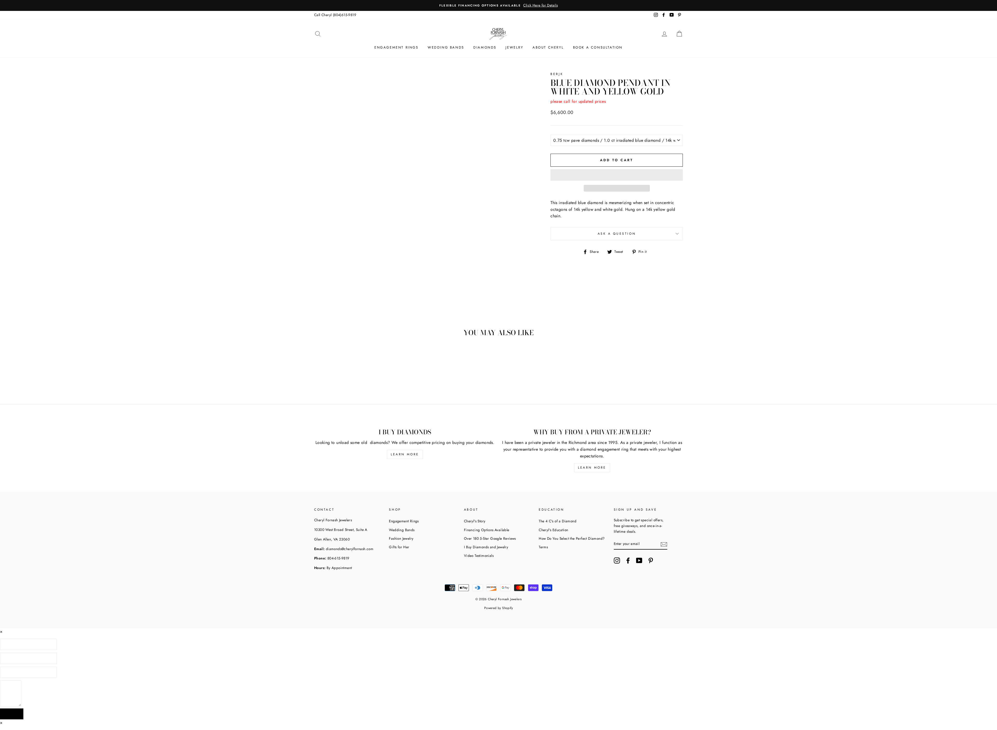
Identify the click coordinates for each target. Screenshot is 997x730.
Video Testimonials (479, 555)
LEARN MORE (405, 454)
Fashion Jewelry (401, 538)
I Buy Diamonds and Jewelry (486, 547)
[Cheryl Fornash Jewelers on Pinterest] (651, 560)
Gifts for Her (399, 547)
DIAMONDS (484, 47)
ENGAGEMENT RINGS (396, 47)
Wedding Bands (401, 529)
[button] (616, 175)
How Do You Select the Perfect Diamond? (572, 538)
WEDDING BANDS (446, 47)
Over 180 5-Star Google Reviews (490, 538)
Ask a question (617, 233)
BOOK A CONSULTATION (598, 47)
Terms (543, 547)
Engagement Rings (404, 521)
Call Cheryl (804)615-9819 (335, 14)
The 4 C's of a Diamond (557, 521)
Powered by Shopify (498, 608)
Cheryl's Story (475, 521)
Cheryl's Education (553, 529)
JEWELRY (514, 47)
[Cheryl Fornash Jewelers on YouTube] (639, 560)
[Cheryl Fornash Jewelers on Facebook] (628, 560)
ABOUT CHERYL (548, 47)
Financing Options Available (486, 529)
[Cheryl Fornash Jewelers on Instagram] (617, 560)
